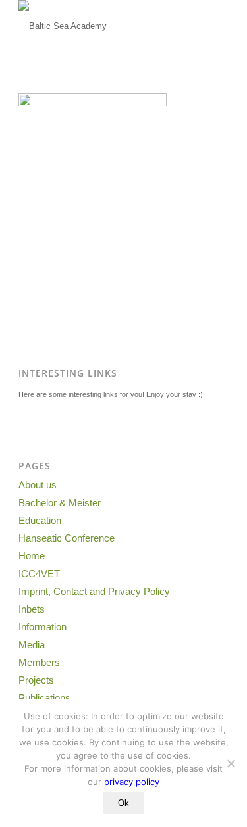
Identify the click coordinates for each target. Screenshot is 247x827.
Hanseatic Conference (66, 538)
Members (39, 662)
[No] (230, 763)
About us (37, 484)
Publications (44, 697)
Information (42, 626)
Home (31, 555)
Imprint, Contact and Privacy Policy (94, 591)
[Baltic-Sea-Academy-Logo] (102, 26)
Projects (36, 680)
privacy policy (131, 781)
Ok (123, 803)
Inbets (31, 609)
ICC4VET (39, 573)
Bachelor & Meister (59, 502)
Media (31, 644)
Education (39, 520)
